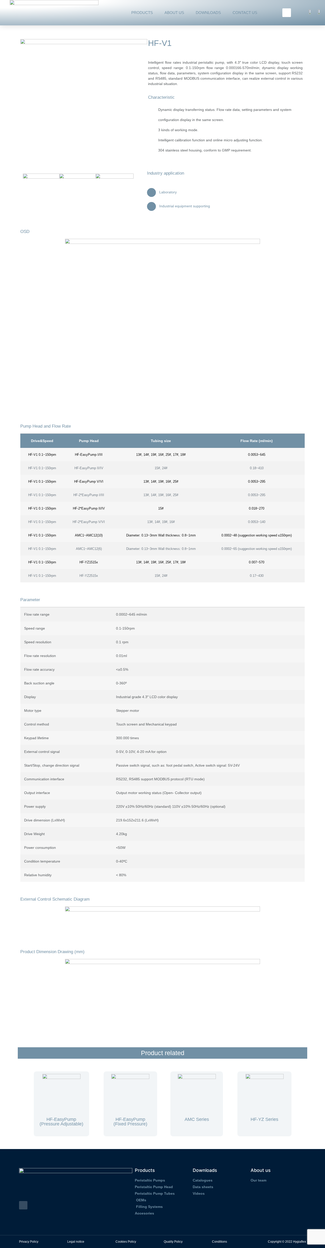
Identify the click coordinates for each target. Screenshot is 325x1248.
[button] (286, 12)
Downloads (208, 12)
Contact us (245, 12)
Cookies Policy (126, 1241)
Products (142, 12)
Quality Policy (173, 1241)
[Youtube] (23, 1205)
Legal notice (75, 1241)
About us (174, 12)
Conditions (219, 1241)
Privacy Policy (28, 1241)
